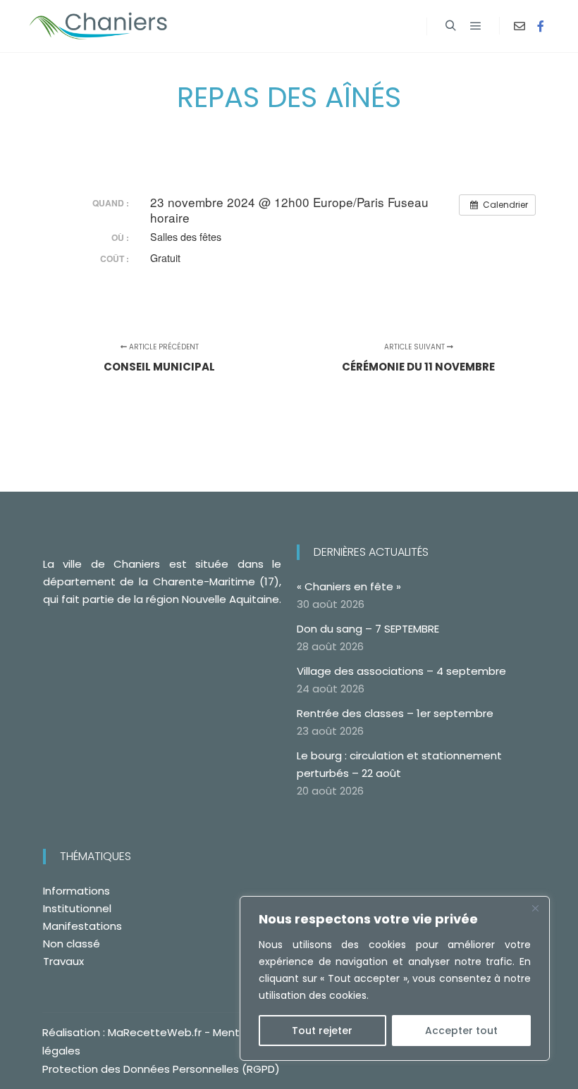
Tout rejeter (322, 1030)
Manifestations (82, 926)
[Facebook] (540, 26)
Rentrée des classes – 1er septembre (395, 713)
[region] (395, 978)
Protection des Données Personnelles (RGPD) (161, 1069)
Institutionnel (77, 908)
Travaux (63, 961)
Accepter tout (461, 1030)
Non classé (71, 943)
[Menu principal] (475, 26)
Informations (76, 890)
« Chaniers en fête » (349, 586)
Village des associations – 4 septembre (401, 671)
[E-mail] (519, 26)
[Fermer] (535, 908)
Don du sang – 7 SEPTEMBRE (368, 628)
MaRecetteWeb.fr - (160, 1032)
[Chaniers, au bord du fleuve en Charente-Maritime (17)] (98, 26)
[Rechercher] (450, 26)
